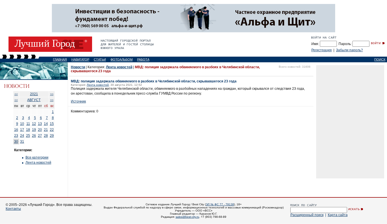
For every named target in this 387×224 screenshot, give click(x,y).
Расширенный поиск (307, 215)
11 (28, 124)
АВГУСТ (34, 100)
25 (28, 136)
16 (16, 130)
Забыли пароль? (349, 50)
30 (16, 142)
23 (16, 136)
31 (22, 142)
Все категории (36, 157)
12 (34, 124)
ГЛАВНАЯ (60, 59)
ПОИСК (379, 59)
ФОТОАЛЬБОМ (121, 59)
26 (34, 136)
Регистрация (321, 50)
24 (22, 136)
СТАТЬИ (100, 59)
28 (46, 136)
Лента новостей (38, 163)
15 (52, 124)
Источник (78, 101)
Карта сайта (338, 215)
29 (52, 136)
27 (40, 136)
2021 (34, 94)
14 (46, 124)
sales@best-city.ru (187, 216)
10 (22, 124)
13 (40, 124)
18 (28, 130)
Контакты (13, 209)
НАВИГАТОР (80, 59)
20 (40, 130)
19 (34, 130)
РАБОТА (143, 59)
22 (52, 130)
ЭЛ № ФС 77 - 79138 (220, 204)
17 (22, 130)
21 (46, 130)
